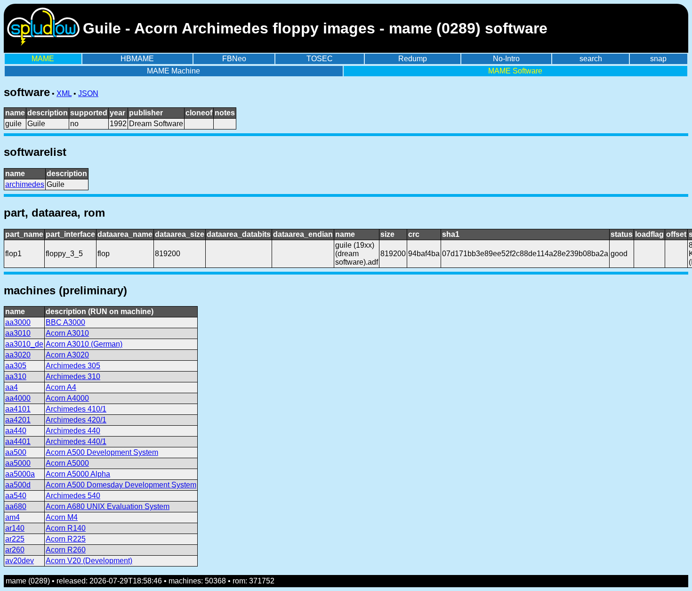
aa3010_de (24, 344)
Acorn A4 (61, 387)
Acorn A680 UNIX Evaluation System (107, 506)
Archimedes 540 (73, 496)
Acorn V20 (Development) (89, 561)
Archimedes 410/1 (76, 409)
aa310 (15, 376)
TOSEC (319, 59)
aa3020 (18, 355)
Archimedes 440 (73, 431)
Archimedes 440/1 (76, 441)
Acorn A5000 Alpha (78, 474)
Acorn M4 (62, 517)
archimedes (24, 184)
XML (64, 93)
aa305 (15, 366)
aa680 (15, 506)
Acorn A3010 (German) (84, 344)
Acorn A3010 (67, 333)
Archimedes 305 (73, 366)
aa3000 (18, 322)
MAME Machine (173, 71)
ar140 (14, 528)
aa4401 (18, 441)
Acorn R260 (66, 550)
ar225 (14, 539)
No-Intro (506, 59)
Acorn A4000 (67, 398)
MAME (43, 59)
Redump (412, 59)
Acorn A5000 (67, 463)
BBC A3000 (65, 322)
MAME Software (515, 71)
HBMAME (137, 59)
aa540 (15, 496)
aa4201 (18, 420)
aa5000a (20, 474)
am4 (12, 517)
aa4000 (18, 398)
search (590, 59)
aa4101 (18, 409)
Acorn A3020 (67, 355)
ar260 (14, 550)
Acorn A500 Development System (102, 452)
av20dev (19, 561)
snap (658, 59)
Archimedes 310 (73, 376)
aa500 (15, 452)
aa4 (11, 387)
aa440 (15, 431)
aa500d (18, 485)
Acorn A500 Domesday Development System (121, 485)
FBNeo (234, 59)
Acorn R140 (66, 528)
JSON (88, 93)
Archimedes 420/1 (76, 420)
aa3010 (18, 333)
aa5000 (18, 463)
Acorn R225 (66, 539)
